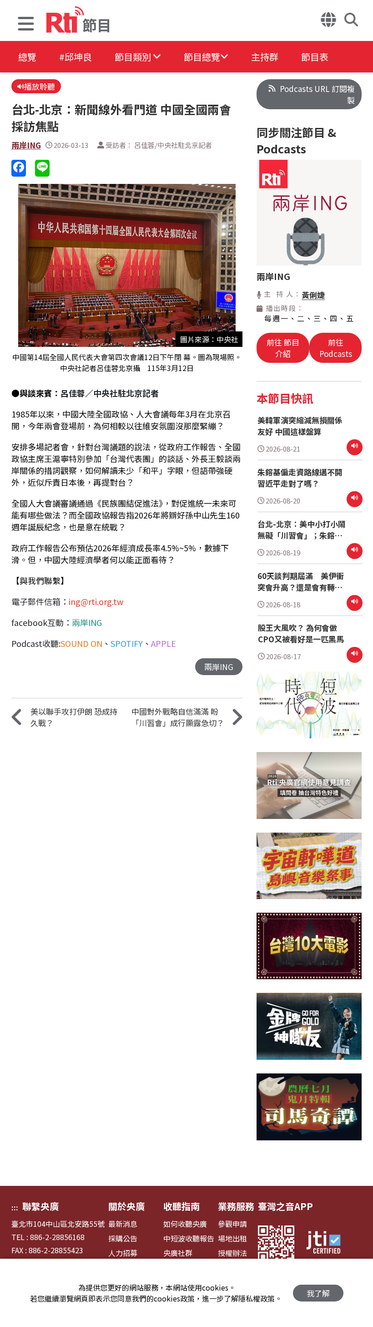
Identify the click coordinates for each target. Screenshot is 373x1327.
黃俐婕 (313, 294)
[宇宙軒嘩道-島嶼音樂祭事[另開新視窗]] (309, 873)
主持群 (264, 56)
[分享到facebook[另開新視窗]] (18, 168)
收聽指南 (181, 1206)
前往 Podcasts (335, 347)
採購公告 (122, 1238)
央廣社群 (177, 1253)
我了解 (318, 1293)
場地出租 (232, 1238)
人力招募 (122, 1253)
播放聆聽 (39, 86)
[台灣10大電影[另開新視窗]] (309, 953)
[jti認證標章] (329, 1243)
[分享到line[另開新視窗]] (42, 168)
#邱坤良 (75, 56)
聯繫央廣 (40, 1206)
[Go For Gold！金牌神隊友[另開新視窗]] (309, 1033)
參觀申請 (232, 1224)
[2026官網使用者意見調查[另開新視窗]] (309, 792)
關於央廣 (126, 1206)
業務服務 (236, 1206)
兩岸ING (26, 145)
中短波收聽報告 (188, 1238)
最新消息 (122, 1224)
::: (14, 1207)
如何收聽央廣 (185, 1224)
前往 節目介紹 (283, 347)
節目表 (314, 56)
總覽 (27, 56)
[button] (26, 25)
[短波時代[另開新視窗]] (309, 711)
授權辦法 (232, 1253)
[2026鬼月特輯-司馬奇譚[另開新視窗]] (309, 1113)
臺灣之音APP (285, 1206)
